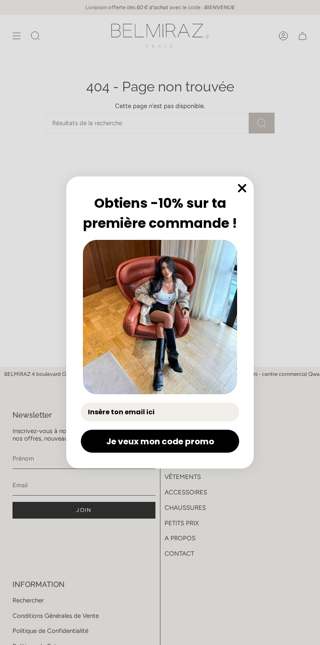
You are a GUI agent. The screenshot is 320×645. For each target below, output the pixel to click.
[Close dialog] (242, 188)
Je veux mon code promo (160, 441)
